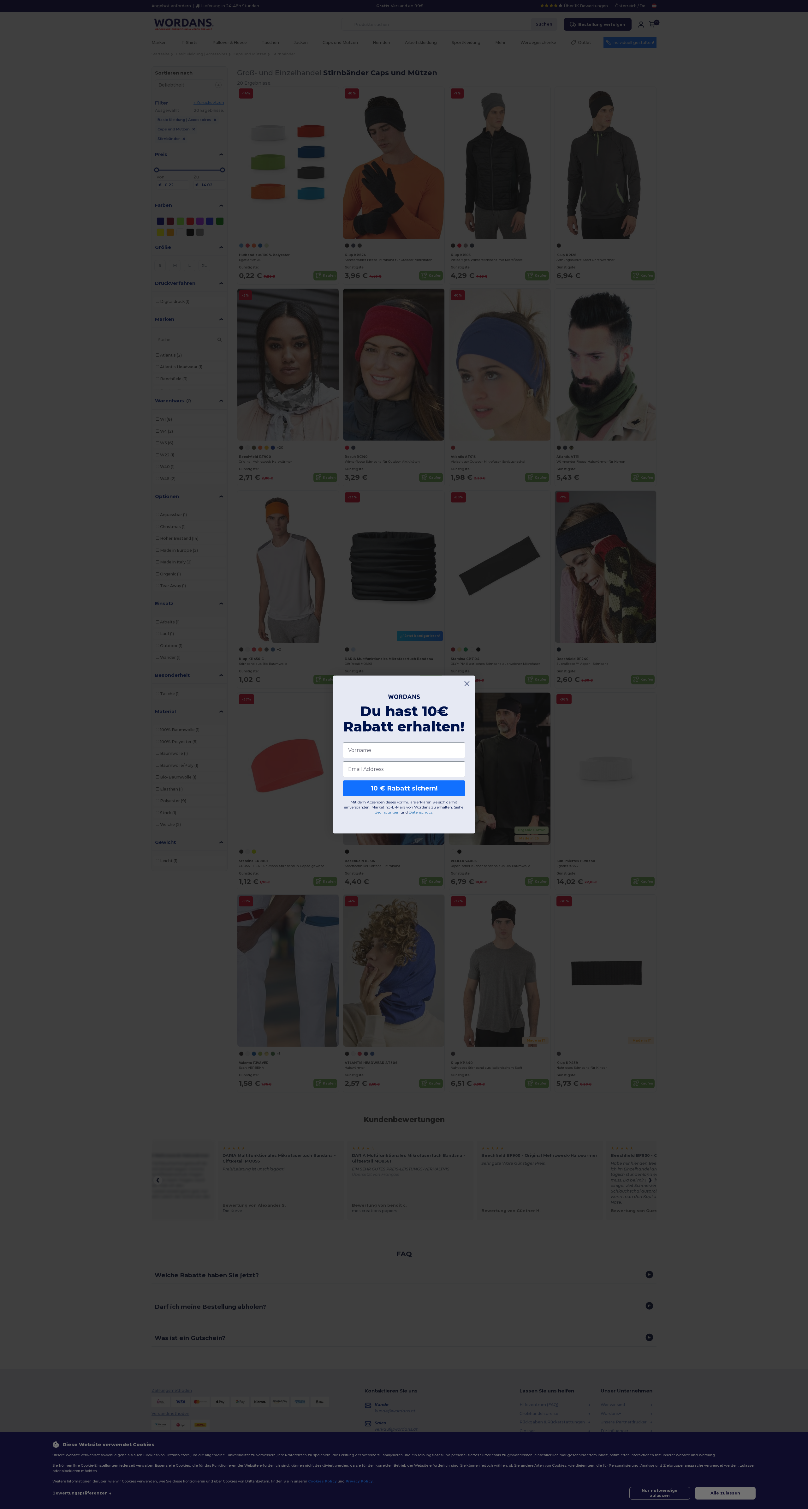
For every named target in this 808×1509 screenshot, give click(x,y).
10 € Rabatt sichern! (404, 788)
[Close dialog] (466, 683)
